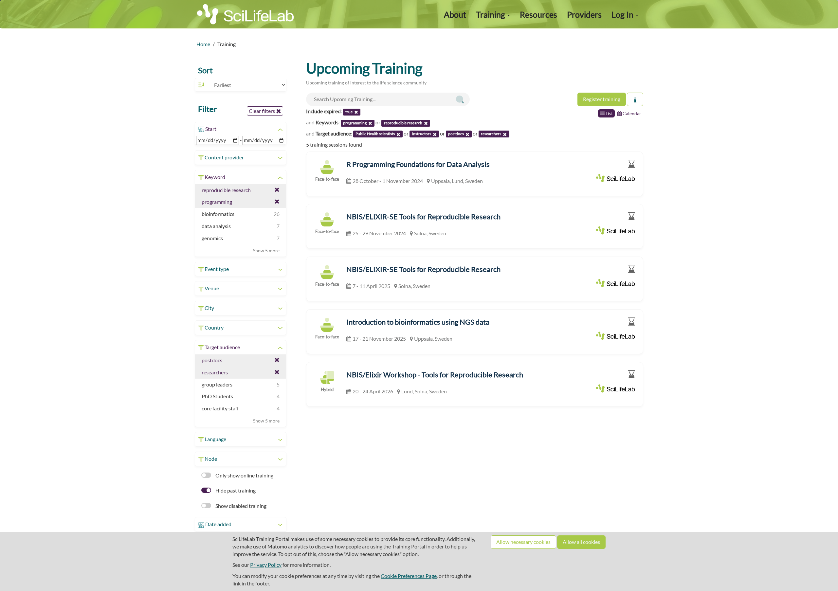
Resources (538, 14)
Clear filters (262, 111)
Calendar (631, 113)
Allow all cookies (581, 542)
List (609, 113)
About (455, 14)
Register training (601, 99)
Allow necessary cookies (523, 542)
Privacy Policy (266, 565)
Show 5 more (266, 250)
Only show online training (243, 475)
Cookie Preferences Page (409, 576)
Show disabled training (240, 506)
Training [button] (491, 14)
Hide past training (235, 490)
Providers (584, 14)
